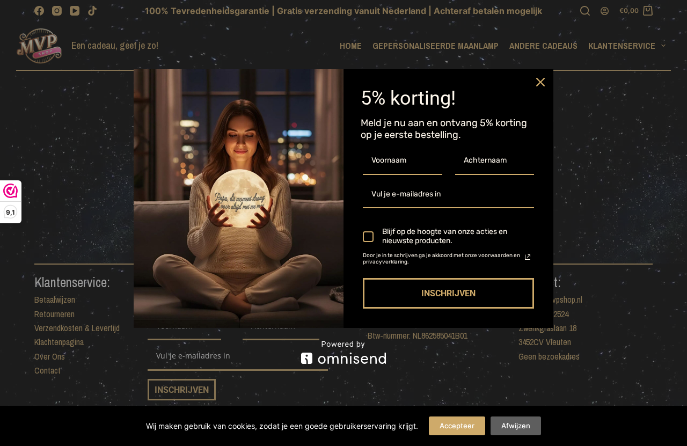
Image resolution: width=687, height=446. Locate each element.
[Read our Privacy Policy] (527, 257)
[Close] (540, 82)
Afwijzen (515, 425)
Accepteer (457, 425)
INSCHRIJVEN (448, 293)
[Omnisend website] (343, 352)
